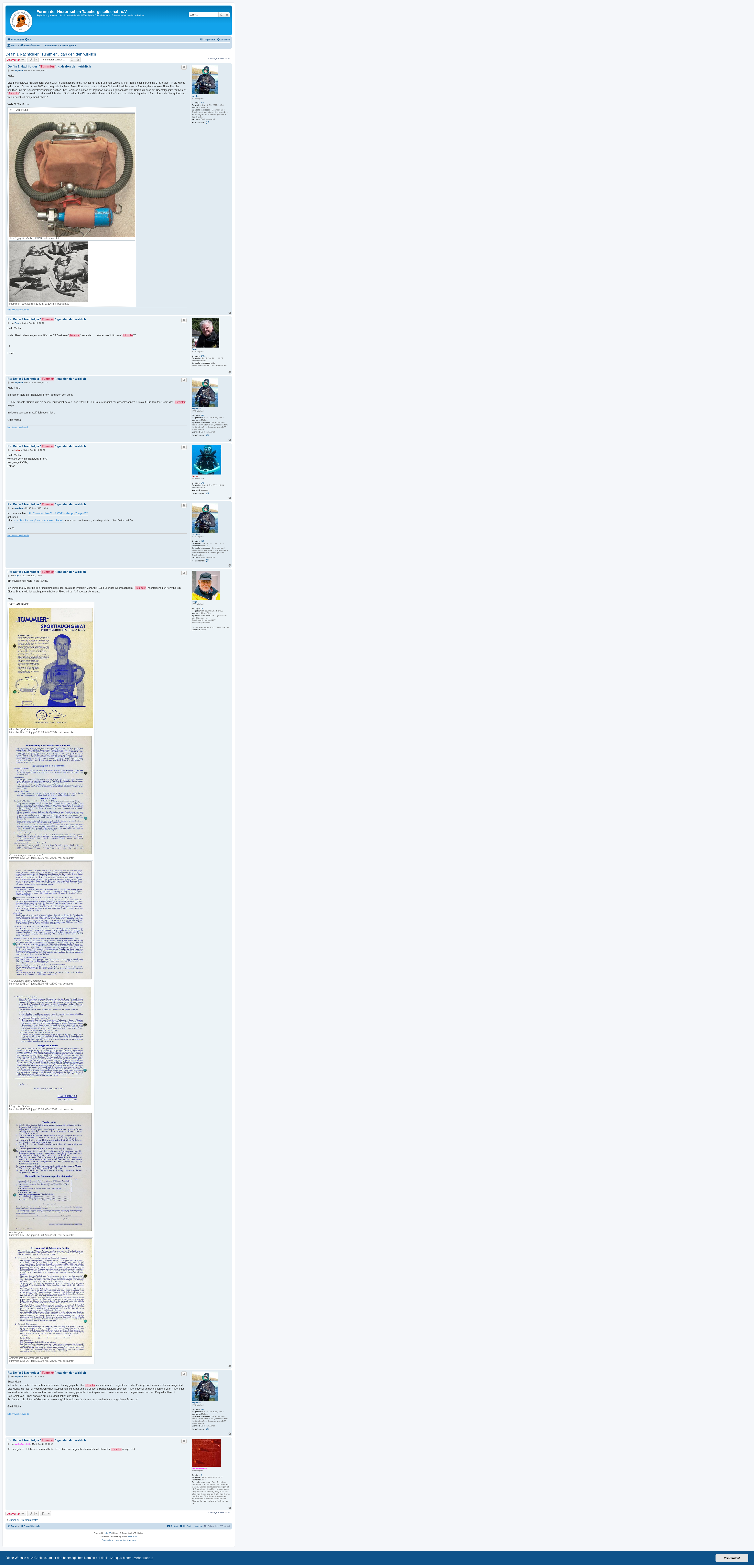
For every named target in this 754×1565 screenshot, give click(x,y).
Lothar (195, 476)
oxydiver (196, 96)
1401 (203, 356)
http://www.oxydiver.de (18, 309)
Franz (194, 349)
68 (202, 608)
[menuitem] (29, 39)
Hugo (194, 602)
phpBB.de (132, 1537)
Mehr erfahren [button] (143, 1558)
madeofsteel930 (199, 1468)
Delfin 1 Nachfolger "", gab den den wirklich (49, 66)
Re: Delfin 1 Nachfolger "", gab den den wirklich (46, 319)
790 (202, 103)
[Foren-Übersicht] (21, 20)
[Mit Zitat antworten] (184, 67)
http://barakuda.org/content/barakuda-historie (39, 520)
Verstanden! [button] (732, 1558)
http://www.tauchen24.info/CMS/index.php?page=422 (58, 513)
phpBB (108, 1533)
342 (202, 483)
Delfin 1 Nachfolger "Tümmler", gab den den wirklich (50, 54)
